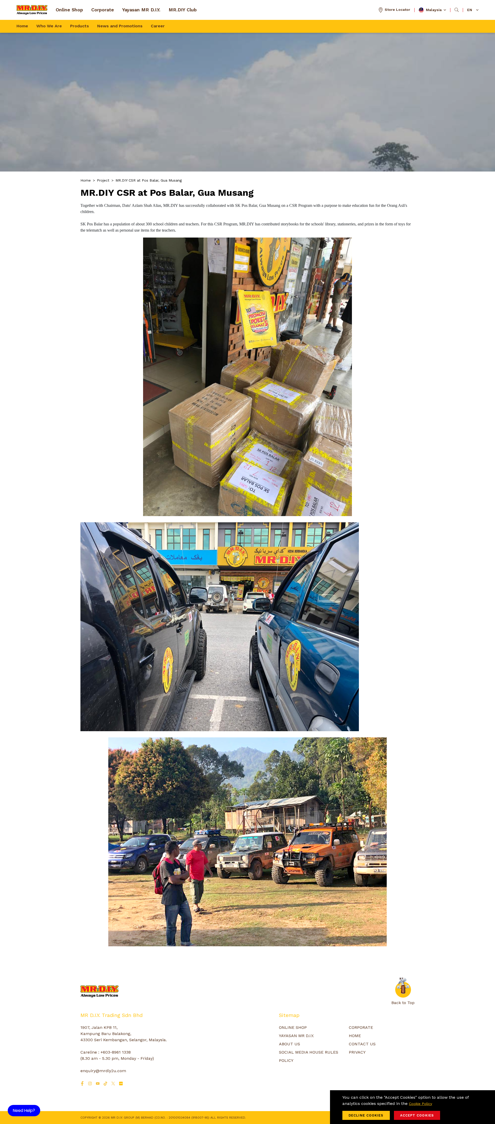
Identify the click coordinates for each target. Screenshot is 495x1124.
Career (158, 25)
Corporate (102, 9)
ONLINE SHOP (293, 1027)
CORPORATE (361, 1027)
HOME (355, 1035)
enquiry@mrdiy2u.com (103, 1070)
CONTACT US (362, 1043)
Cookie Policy (420, 1104)
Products (79, 25)
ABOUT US (289, 1043)
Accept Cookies (417, 1115)
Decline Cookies (366, 1115)
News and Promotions (120, 25)
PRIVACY (357, 1052)
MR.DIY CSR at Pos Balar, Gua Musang (149, 180)
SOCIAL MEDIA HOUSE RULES (308, 1052)
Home (22, 25)
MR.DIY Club (183, 9)
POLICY (286, 1060)
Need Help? (24, 1110)
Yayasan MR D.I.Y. (141, 9)
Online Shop (69, 9)
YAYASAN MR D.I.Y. (296, 1035)
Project (103, 180)
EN (469, 10)
